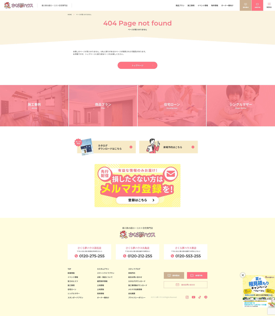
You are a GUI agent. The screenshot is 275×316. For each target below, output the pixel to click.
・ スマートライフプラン (179, 16)
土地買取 (100, 289)
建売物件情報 (102, 281)
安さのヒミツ (73, 281)
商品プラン (180, 5)
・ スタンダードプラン (178, 12)
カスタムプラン (103, 269)
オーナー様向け (227, 5)
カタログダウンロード (136, 281)
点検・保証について (105, 277)
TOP (69, 269)
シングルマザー (74, 293)
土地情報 (100, 285)
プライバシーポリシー (136, 297)
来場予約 (131, 273)
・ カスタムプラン (177, 14)
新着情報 (71, 273)
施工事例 (191, 5)
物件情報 (214, 5)
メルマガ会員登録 (135, 289)
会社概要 (131, 293)
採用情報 (100, 293)
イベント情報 (203, 5)
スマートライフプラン (105, 273)
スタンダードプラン (75, 297)
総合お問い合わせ (135, 277)
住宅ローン (72, 289)
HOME (70, 14)
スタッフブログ (134, 269)
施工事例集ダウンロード (137, 285)
